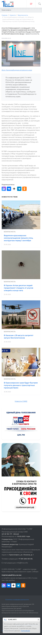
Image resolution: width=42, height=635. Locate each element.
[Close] (38, 619)
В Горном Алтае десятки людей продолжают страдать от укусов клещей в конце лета (18, 288)
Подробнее (25, 631)
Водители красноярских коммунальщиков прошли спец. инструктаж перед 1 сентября (18, 238)
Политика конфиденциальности (17, 599)
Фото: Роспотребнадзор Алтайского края (17, 70)
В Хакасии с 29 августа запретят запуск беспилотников (18, 336)
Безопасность (10, 232)
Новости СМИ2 (21, 401)
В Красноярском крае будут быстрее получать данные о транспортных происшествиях (21, 385)
